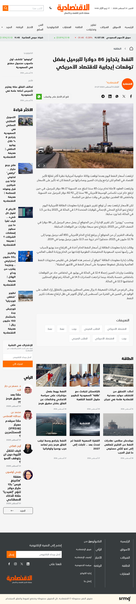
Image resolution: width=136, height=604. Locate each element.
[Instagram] (15, 564)
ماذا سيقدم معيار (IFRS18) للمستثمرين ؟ (13, 428)
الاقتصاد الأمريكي (116, 328)
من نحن (87, 541)
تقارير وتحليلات (91, 27)
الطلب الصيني (92, 328)
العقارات (67, 27)
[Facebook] (9, 564)
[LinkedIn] (28, 564)
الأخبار (30, 27)
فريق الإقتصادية (83, 549)
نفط (62, 328)
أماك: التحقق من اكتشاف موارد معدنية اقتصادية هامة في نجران (118, 395)
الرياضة (19, 27)
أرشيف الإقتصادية (83, 557)
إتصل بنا (87, 581)
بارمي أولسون (13, 471)
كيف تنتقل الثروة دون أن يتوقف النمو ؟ (12, 456)
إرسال (11, 554)
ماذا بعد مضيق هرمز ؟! (13, 398)
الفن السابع (40, 27)
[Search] (5, 8)
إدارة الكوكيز (85, 573)
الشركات (104, 27)
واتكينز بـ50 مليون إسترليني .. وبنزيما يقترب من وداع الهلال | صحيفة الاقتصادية (9, 268)
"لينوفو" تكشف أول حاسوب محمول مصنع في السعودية (20, 63)
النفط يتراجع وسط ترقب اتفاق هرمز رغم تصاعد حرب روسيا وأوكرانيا (51, 444)
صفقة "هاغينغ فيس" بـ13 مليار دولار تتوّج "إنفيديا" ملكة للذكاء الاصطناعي (12, 488)
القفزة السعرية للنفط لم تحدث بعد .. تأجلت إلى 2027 (85, 444)
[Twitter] (21, 564)
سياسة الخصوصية (83, 565)
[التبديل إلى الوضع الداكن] (50, 8)
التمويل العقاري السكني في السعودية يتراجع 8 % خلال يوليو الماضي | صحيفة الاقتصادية (9, 136)
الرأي (99, 549)
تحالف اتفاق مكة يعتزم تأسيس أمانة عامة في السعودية (19, 90)
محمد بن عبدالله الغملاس (12, 413)
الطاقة (78, 27)
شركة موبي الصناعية (49, 37)
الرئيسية (129, 27)
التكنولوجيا (53, 27)
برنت (74, 328)
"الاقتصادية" (112, 82)
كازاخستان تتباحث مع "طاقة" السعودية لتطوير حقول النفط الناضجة (85, 395)
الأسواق (117, 27)
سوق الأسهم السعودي (118, 37)
